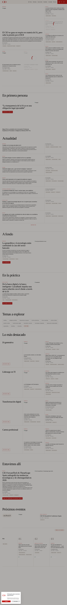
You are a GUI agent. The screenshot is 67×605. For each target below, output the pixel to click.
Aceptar (6, 601)
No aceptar (16, 601)
